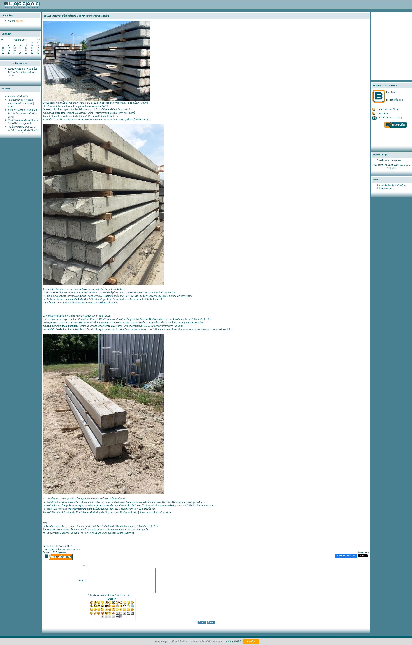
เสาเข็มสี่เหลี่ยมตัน (116, 502)
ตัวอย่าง (11, 21)
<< (1, 40)
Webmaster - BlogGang (390, 160)
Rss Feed (383, 113)
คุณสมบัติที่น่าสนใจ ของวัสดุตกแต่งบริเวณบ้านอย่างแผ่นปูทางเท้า (21, 103)
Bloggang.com (386, 188)
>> (38, 40)
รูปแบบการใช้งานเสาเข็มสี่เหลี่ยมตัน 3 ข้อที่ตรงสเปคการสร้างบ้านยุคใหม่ (22, 72)
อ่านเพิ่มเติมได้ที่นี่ (232, 641)
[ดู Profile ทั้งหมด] (394, 100)
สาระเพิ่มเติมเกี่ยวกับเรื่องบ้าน (392, 185)
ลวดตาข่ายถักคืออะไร (18, 96)
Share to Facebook (346, 556)
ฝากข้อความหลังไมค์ (389, 109)
